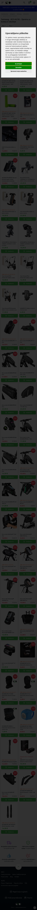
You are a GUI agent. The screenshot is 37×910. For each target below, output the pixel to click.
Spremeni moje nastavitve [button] (18, 71)
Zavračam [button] (18, 67)
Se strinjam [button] (18, 64)
